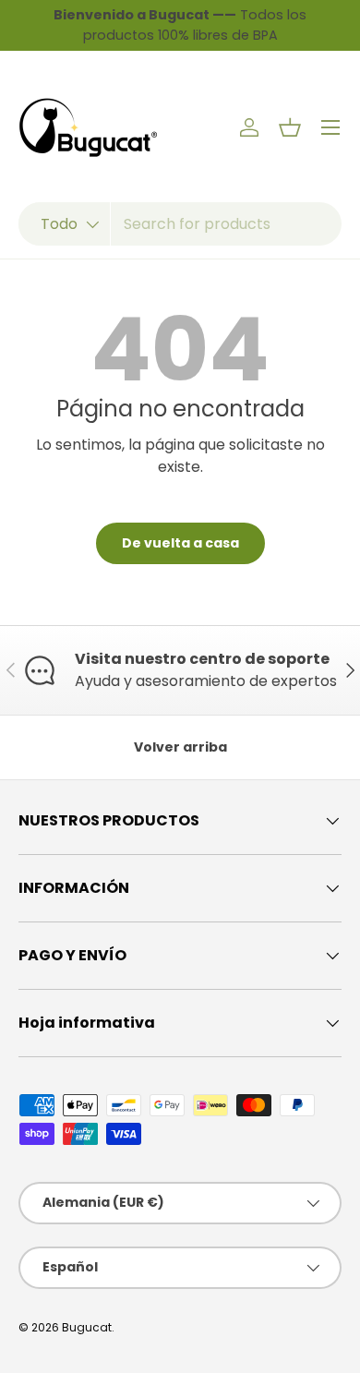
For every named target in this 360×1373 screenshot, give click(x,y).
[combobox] (180, 224)
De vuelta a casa (180, 543)
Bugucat (87, 1327)
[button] (290, 127)
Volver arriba (180, 747)
